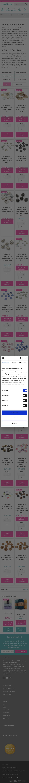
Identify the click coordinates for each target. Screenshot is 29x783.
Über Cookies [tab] (23, 362)
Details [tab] (14, 362)
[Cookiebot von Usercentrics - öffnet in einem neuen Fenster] (20, 358)
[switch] (25, 395)
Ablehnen (14, 423)
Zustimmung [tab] (5, 362)
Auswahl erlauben (14, 418)
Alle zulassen (14, 412)
